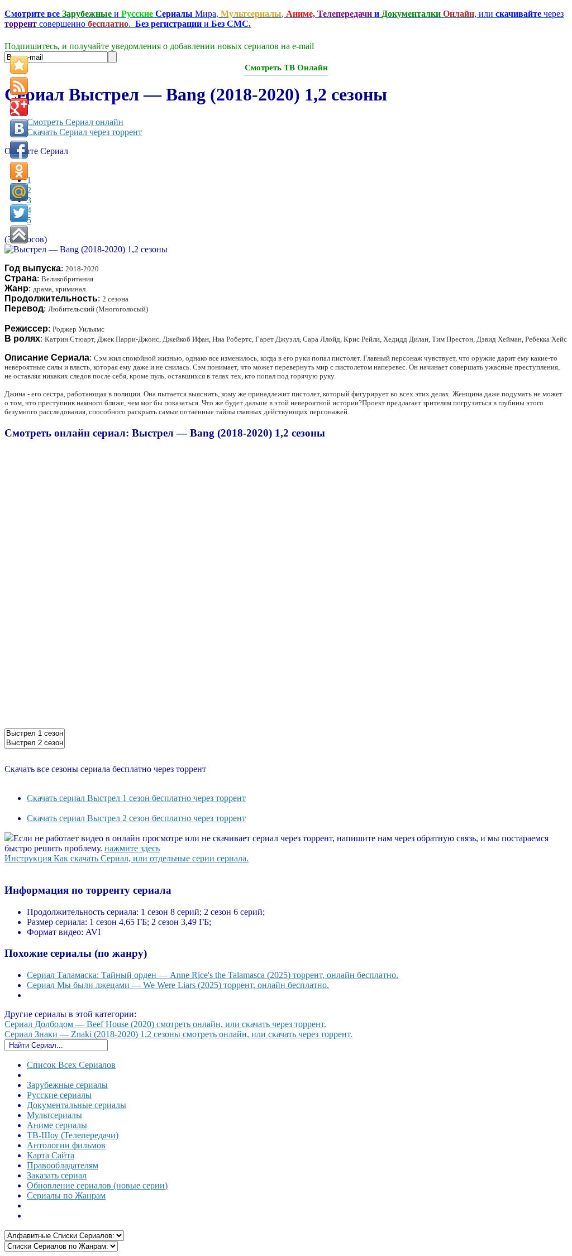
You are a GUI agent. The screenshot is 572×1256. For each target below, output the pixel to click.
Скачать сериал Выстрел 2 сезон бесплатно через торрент (136, 818)
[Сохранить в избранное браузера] (19, 65)
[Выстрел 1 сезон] (34, 734)
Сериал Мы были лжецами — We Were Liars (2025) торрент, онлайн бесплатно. (178, 985)
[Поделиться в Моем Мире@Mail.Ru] (19, 192)
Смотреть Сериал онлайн (75, 122)
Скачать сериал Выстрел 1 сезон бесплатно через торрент (136, 798)
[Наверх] (19, 234)
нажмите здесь (132, 848)
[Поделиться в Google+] (19, 107)
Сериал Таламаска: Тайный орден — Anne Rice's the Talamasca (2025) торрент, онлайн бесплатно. (212, 975)
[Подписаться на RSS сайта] (19, 86)
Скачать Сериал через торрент (84, 132)
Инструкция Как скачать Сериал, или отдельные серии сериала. (126, 858)
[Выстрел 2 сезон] (34, 743)
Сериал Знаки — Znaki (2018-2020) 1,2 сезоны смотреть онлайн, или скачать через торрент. (178, 1034)
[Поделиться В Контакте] (19, 128)
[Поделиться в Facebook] (19, 150)
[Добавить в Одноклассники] (19, 171)
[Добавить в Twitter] (19, 213)
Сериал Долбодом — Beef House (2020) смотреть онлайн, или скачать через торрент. (165, 1024)
